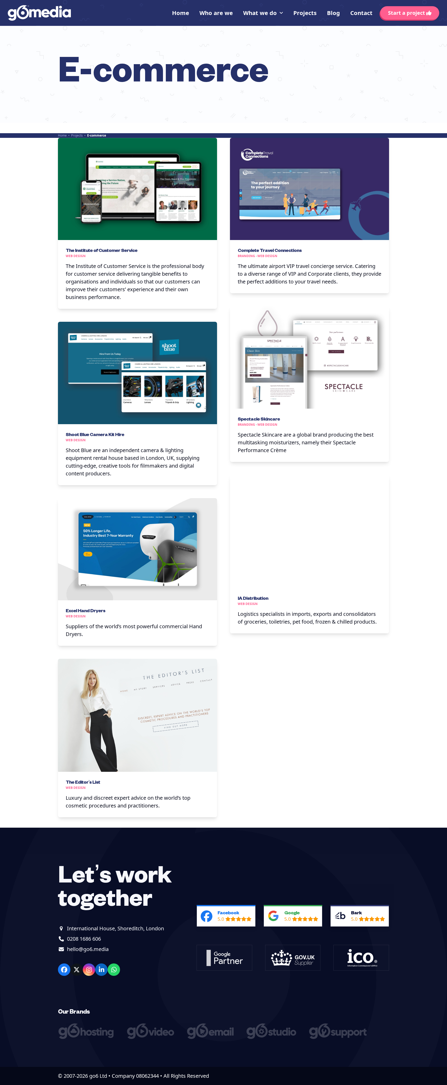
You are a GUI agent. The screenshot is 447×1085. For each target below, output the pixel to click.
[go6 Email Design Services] (211, 1037)
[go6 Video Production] (152, 1037)
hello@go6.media (88, 949)
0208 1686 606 (84, 938)
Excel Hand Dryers (85, 610)
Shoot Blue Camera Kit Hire (95, 434)
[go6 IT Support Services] (339, 1037)
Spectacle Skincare (259, 419)
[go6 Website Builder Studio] (273, 1037)
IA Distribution (253, 598)
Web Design (76, 256)
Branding (246, 256)
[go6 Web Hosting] (87, 1037)
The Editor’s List (83, 782)
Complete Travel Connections (270, 250)
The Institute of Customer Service (101, 250)
